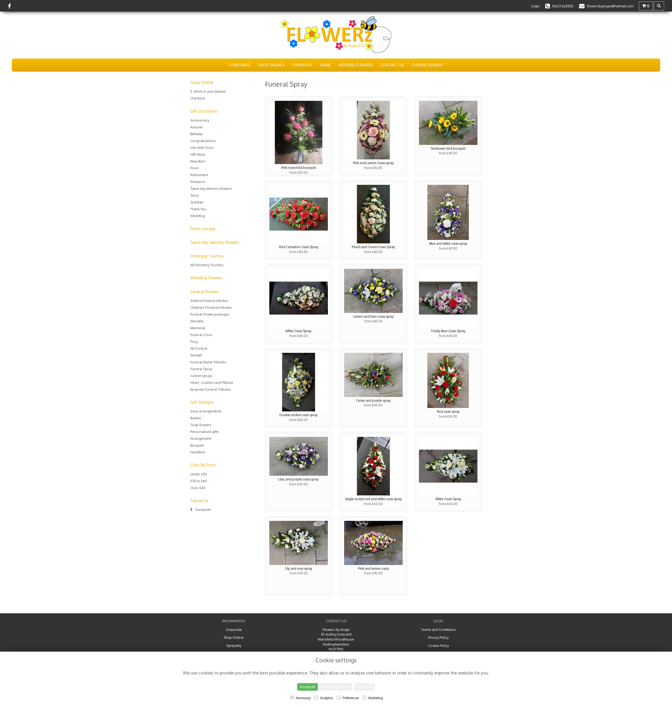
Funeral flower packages (209, 314)
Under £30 (198, 474)
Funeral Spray (201, 369)
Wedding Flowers (355, 65)
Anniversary (199, 120)
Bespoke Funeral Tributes (210, 389)
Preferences (350, 698)
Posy (194, 341)
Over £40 (197, 488)
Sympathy (302, 65)
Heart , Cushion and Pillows (211, 382)
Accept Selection (336, 687)
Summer (197, 202)
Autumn (196, 127)
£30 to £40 (198, 481)
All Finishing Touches (206, 265)
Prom (194, 168)
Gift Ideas (197, 154)
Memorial (197, 328)
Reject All (364, 687)
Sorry (194, 195)
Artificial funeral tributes (209, 300)
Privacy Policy (438, 637)
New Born (198, 161)
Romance (197, 182)
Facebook (203, 509)
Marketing (375, 698)
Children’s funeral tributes (211, 307)
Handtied (197, 452)
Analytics (326, 698)
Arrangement (200, 438)
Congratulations (203, 141)
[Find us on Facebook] (11, 5)
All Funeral (198, 348)
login (536, 6)
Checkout (197, 98)
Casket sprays (201, 376)
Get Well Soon (202, 147)
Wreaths (197, 321)
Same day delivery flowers (211, 188)
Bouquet (197, 445)
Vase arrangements (206, 411)
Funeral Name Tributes (208, 362)
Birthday (196, 134)
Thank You (198, 209)
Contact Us (392, 65)
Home (325, 65)
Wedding (197, 216)
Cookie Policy (438, 645)
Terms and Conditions (438, 629)
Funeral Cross (201, 335)
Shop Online (270, 65)
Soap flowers (200, 425)
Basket (195, 418)
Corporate (239, 65)
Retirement (199, 175)
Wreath (196, 355)
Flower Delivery (427, 65)
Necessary (303, 698)
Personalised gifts (204, 432)
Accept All (307, 687)
